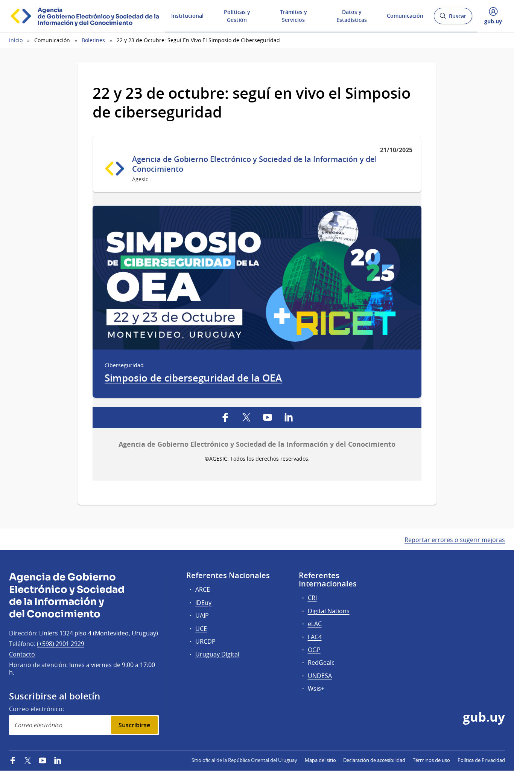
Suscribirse (134, 725)
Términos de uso (431, 760)
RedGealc (321, 662)
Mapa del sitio (320, 760)
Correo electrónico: (36, 709)
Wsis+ (316, 688)
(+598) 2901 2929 (60, 644)
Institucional (187, 15)
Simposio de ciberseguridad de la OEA (193, 378)
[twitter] (246, 417)
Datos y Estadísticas (351, 15)
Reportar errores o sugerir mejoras (455, 540)
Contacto (22, 654)
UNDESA (320, 676)
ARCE (202, 589)
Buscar (452, 18)
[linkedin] (288, 417)
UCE (201, 628)
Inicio (16, 40)
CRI (312, 598)
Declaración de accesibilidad (374, 760)
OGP (314, 650)
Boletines (93, 40)
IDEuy (203, 602)
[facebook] (225, 417)
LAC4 (315, 637)
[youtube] (267, 417)
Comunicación (405, 15)
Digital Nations (329, 611)
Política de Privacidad (481, 760)
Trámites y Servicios (293, 15)
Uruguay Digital (217, 654)
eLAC (315, 624)
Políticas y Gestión (237, 15)
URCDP (205, 641)
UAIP (202, 615)
